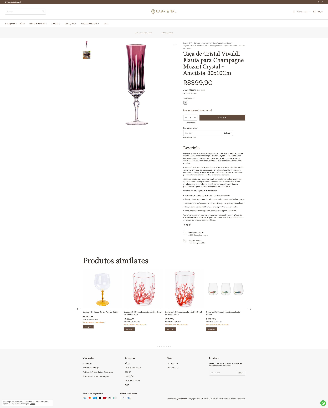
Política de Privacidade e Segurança (98, 372)
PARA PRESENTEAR (89, 23)
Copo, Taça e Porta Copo (222, 43)
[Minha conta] (294, 11)
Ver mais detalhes (189, 93)
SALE (106, 23)
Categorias (10, 23)
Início (185, 43)
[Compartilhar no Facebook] (184, 225)
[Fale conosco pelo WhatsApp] (323, 403)
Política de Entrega (91, 368)
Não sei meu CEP (189, 138)
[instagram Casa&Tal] (318, 2)
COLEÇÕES (69, 23)
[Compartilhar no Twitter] (187, 225)
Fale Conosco (173, 368)
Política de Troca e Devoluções (96, 376)
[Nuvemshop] (177, 399)
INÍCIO (22, 23)
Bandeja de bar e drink (202, 43)
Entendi (32, 404)
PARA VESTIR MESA (37, 23)
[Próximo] (88, 109)
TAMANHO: (188, 98)
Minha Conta (172, 363)
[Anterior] (85, 109)
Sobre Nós (87, 363)
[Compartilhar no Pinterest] (190, 225)
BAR (190, 43)
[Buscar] (43, 12)
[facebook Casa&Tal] (322, 2)
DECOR (55, 23)
